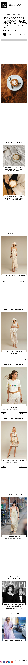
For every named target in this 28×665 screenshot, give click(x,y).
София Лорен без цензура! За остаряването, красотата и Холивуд (14, 606)
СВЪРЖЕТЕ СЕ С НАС (20, 654)
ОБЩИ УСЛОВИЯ (7, 654)
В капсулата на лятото (14, 640)
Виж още (23, 281)
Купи (3, 281)
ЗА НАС (6, 651)
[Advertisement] (14, 125)
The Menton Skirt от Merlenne (14, 275)
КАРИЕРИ (13, 651)
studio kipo (25, 659)
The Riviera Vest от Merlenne (14, 460)
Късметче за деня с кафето (11, 14)
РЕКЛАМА (21, 651)
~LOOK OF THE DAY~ (14, 537)
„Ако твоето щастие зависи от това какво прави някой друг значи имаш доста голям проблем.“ (14, 200)
